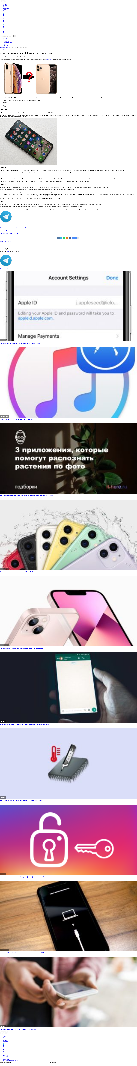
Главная (5, 4)
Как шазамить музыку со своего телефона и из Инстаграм (18, 1029)
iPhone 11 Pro (7, 47)
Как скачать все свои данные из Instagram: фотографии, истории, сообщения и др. (25, 877)
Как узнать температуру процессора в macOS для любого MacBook (21, 800)
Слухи (4, 6)
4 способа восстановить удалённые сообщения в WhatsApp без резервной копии (24, 724)
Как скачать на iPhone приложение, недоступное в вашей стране (20, 343)
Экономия (5, 1041)
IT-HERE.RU (2, 47)
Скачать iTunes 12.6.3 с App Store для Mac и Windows (16, 419)
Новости (5, 5)
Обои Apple (6, 1039)
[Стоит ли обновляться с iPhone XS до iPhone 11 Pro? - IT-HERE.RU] (73, 238)
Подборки (2, 492)
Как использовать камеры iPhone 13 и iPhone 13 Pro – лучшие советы (21, 648)
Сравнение (5, 49)
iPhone (2, 568)
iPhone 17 (5, 40)
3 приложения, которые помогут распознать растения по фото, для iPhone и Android (26, 495)
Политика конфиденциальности (10, 1060)
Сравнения (5, 10)
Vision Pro (5, 45)
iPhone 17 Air (6, 38)
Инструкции (6, 8)
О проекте (5, 1055)
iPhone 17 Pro (6, 41)
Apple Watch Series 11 (8, 42)
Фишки (4, 9)
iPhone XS (9, 241)
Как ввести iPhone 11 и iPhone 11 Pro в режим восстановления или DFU (22, 953)
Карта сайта (6, 1059)
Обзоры (5, 1037)
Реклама (5, 1057)
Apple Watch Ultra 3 (7, 44)
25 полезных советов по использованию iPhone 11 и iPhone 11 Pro (20, 572)
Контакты (5, 1056)
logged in (8, 251)
